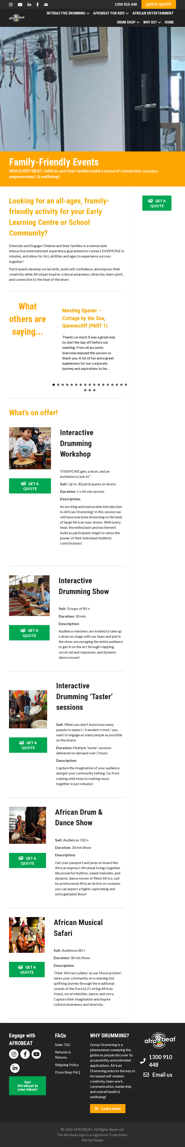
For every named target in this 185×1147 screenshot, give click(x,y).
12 (103, 385)
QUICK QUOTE (158, 4)
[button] (55, 340)
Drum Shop (126, 22)
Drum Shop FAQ (67, 1072)
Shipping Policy (67, 1064)
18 (85, 390)
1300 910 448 (126, 4)
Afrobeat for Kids (109, 13)
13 (108, 385)
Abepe (98, 1140)
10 (94, 385)
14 (112, 385)
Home (169, 22)
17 (126, 385)
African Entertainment (153, 13)
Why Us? (150, 22)
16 (121, 385)
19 (90, 390)
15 (117, 385)
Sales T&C (63, 1044)
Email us (162, 1074)
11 (99, 385)
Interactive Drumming (66, 13)
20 (94, 390)
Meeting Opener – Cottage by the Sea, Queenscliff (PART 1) (85, 318)
